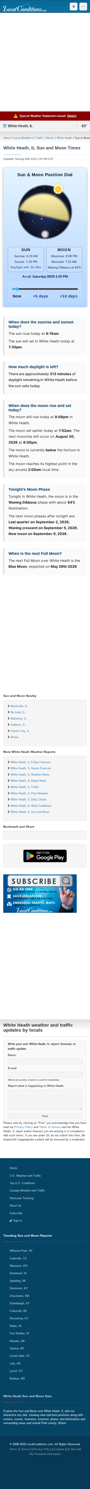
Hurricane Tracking (21, 1198)
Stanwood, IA (18, 1273)
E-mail (12, 1068)
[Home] (25, 7)
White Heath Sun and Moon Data (27, 1396)
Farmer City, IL (19, 731)
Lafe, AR (15, 1363)
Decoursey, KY (19, 1318)
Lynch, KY (16, 1371)
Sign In (17, 1220)
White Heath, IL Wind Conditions (31, 805)
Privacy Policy (23, 1127)
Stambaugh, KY (20, 1303)
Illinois (50, 138)
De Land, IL (17, 712)
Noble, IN (15, 1326)
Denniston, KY (19, 1288)
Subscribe (16, 1213)
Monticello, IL (19, 706)
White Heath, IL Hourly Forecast (30, 768)
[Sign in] (74, 6)
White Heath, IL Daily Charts (28, 799)
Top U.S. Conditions (22, 1183)
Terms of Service (50, 1127)
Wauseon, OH (18, 1265)
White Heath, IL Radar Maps (28, 780)
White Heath (64, 138)
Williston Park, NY (21, 1250)
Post (45, 1116)
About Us (15, 1205)
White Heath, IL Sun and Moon (29, 812)
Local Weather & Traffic (28, 138)
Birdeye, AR (17, 1378)
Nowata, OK (17, 1341)
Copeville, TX (18, 1258)
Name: (12, 1055)
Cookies (59, 1449)
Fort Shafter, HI (19, 1333)
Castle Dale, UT (20, 1355)
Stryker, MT (17, 1348)
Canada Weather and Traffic (27, 1190)
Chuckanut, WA (19, 1296)
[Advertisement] (45, 62)
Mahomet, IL (18, 718)
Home (7, 138)
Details (71, 116)
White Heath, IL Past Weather (29, 793)
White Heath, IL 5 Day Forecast (30, 762)
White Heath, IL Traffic (24, 787)
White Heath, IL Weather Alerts (30, 774)
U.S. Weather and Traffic (25, 1175)
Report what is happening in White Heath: (36, 1085)
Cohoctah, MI (18, 1311)
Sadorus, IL (17, 724)
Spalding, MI (18, 1280)
